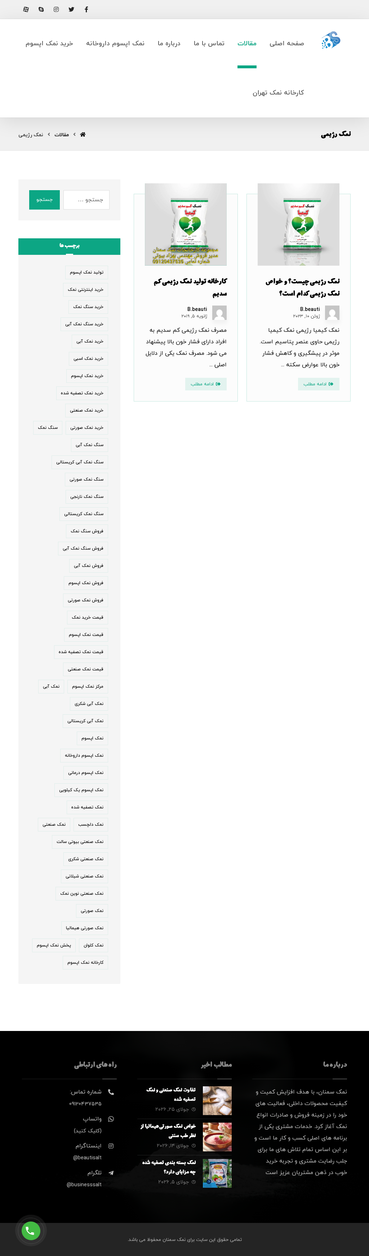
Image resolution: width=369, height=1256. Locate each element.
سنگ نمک (48, 428)
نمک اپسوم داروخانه (84, 755)
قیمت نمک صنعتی (85, 669)
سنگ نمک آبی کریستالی (79, 462)
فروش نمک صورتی (85, 600)
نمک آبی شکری (89, 704)
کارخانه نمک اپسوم (85, 963)
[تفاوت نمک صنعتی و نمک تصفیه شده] (217, 1100)
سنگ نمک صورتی (86, 479)
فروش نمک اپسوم (85, 583)
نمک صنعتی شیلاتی (84, 876)
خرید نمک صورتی (86, 428)
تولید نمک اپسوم (86, 272)
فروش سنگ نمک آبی (83, 548)
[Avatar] (332, 313)
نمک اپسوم (92, 738)
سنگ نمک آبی (89, 445)
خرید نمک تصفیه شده (82, 393)
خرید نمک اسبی (88, 359)
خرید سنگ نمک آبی (84, 324)
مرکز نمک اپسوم (87, 686)
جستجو (44, 199)
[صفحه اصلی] (83, 135)
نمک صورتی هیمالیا (84, 928)
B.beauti (310, 310)
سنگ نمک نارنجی (86, 497)
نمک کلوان (93, 945)
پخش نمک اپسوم (54, 945)
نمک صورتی (92, 911)
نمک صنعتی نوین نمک (81, 894)
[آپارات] (26, 9)
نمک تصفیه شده (87, 807)
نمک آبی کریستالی (85, 721)
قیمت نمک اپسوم (86, 635)
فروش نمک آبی (88, 566)
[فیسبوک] (86, 9)
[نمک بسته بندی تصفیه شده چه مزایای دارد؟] (217, 1173)
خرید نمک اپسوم (87, 376)
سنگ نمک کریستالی (83, 514)
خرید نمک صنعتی (86, 410)
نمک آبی (51, 686)
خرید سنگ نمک (88, 307)
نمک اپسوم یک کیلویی (81, 790)
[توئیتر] (71, 9)
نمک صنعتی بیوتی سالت (80, 842)
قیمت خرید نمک (87, 617)
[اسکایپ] (41, 9)
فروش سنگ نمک (87, 531)
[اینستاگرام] (56, 9)
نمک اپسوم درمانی (85, 773)
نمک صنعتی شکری (85, 859)
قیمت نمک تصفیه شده (81, 652)
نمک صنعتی (54, 825)
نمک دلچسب (90, 825)
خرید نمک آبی (89, 341)
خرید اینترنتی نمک (85, 290)
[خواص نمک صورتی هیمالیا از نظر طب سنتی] (217, 1137)
